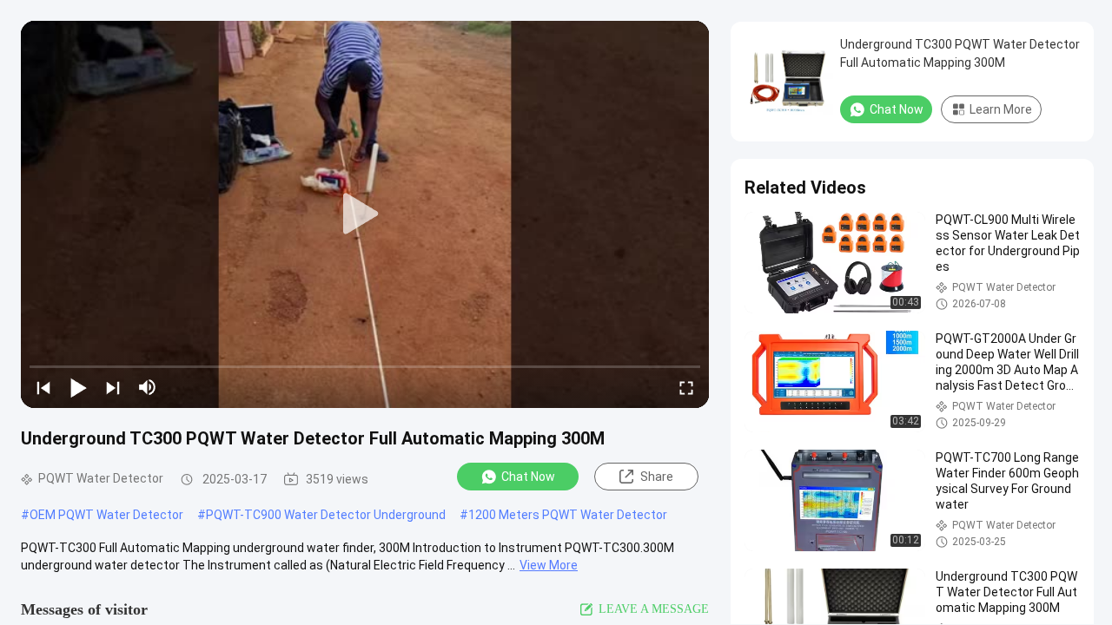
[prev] (43, 387)
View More (549, 565)
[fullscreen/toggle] (686, 387)
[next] (113, 387)
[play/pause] (78, 387)
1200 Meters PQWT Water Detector (567, 515)
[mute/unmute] (147, 387)
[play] (365, 214)
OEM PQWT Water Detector (106, 515)
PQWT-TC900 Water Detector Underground (326, 515)
